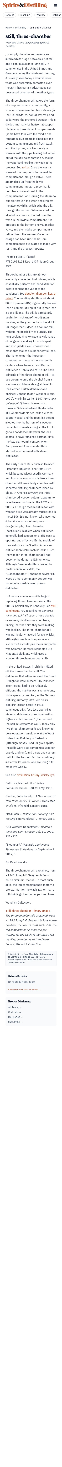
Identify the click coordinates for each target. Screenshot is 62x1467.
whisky (45, 775)
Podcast (9, 15)
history (35, 775)
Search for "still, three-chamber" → (24, 989)
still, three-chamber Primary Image (28, 910)
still (53, 606)
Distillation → (15, 1016)
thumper (41, 293)
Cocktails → (14, 1012)
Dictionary (20, 27)
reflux (25, 167)
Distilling (25, 15)
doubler (30, 293)
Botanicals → (15, 1021)
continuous (12, 610)
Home (9, 27)
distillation (23, 775)
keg (50, 293)
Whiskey (41, 15)
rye (52, 775)
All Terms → (14, 1007)
